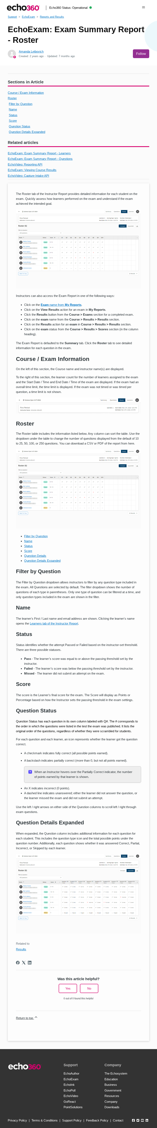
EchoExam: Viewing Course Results (32, 170)
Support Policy (72, 1120)
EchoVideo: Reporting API (25, 164)
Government (112, 1090)
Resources (111, 1096)
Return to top (25, 1018)
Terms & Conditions (44, 1120)
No (89, 988)
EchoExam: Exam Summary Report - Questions (40, 158)
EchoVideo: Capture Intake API (28, 175)
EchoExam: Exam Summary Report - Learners (39, 153)
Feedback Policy (97, 1120)
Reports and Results (52, 16)
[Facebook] (18, 962)
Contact (118, 1120)
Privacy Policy (17, 1120)
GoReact (70, 1101)
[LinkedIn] (29, 962)
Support (12, 16)
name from (61, 304)
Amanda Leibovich (31, 51)
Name (13, 109)
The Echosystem (115, 1073)
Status (13, 115)
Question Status (19, 126)
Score (13, 120)
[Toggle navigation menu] (143, 7)
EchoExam (28, 16)
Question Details (35, 555)
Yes (68, 988)
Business (110, 1084)
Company (111, 1101)
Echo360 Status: (68, 7)
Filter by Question (20, 104)
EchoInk (69, 1084)
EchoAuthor (71, 1073)
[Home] (23, 7)
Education (111, 1079)
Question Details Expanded (27, 132)
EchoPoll (69, 1090)
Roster (12, 98)
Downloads (111, 1107)
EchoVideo (71, 1096)
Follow (141, 53)
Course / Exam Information (26, 92)
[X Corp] (24, 962)
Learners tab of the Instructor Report (54, 623)
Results (21, 949)
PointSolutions (73, 1107)
